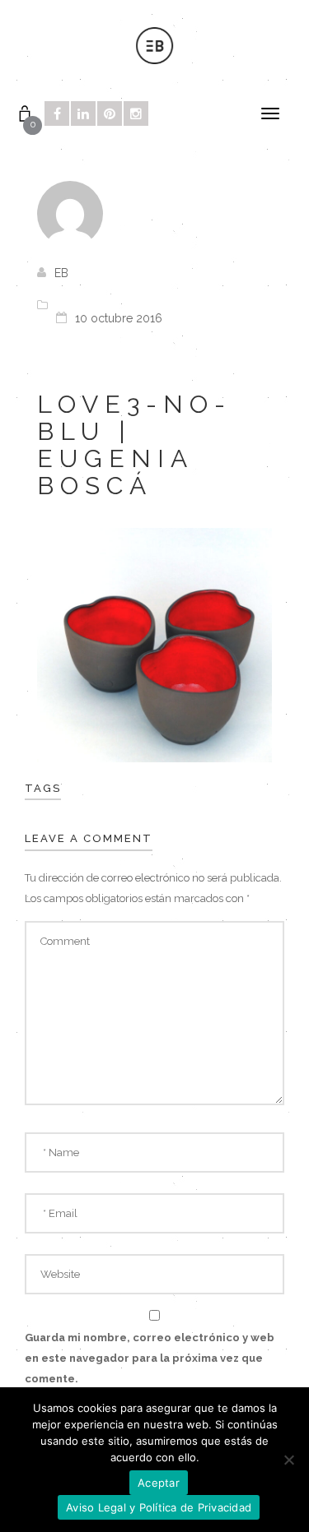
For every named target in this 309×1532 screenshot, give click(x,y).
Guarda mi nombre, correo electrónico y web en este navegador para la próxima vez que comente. (149, 1358)
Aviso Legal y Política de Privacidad (158, 1507)
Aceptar (159, 1482)
